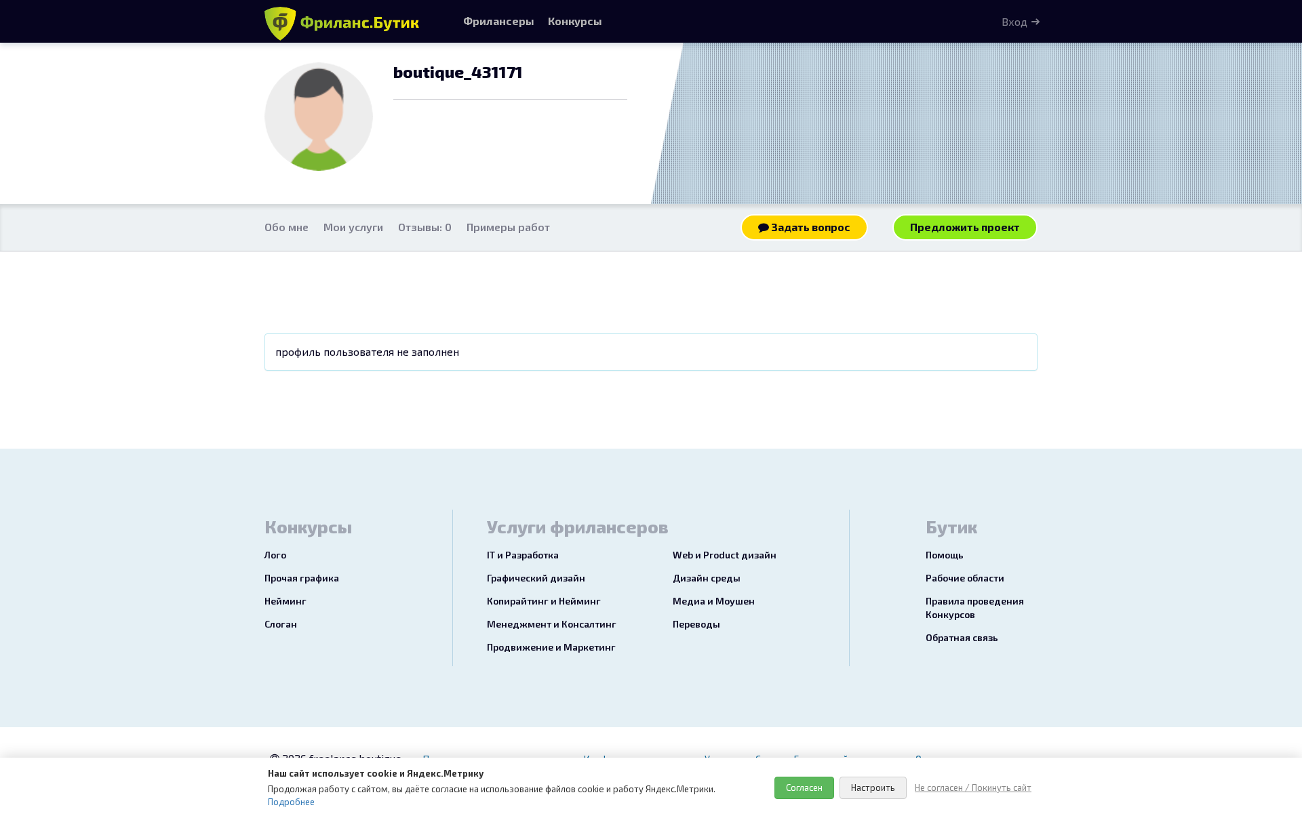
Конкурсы (575, 20)
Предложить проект (965, 226)
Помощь (945, 554)
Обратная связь (962, 637)
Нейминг (285, 601)
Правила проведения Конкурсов (975, 607)
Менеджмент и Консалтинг (551, 624)
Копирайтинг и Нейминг (544, 601)
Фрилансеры (498, 20)
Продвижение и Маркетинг (551, 647)
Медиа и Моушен (714, 601)
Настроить (873, 787)
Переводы (696, 624)
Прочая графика (301, 578)
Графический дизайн (536, 578)
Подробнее (291, 801)
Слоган (280, 624)
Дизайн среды (707, 578)
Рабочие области (965, 578)
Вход (1014, 21)
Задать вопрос (809, 226)
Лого (275, 554)
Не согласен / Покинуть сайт (973, 787)
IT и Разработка (523, 554)
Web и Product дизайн (724, 554)
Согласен (804, 787)
